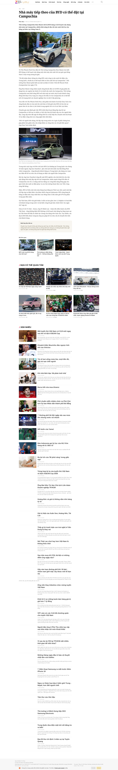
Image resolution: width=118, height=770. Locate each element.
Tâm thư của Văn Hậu (46, 697)
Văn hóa (59, 2)
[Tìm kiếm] (101, 2)
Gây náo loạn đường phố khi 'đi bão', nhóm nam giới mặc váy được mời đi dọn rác (54, 571)
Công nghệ (66, 2)
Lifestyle (80, 2)
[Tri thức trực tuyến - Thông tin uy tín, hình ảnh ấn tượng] (22, 2)
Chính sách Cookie (59, 768)
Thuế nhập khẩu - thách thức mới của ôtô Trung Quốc (62, 254)
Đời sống (73, 2)
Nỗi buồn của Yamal (46, 429)
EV (23, 8)
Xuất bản (37, 2)
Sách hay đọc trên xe (26, 223)
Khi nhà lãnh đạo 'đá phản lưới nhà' (52, 373)
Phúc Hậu (21, 21)
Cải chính (86, 2)
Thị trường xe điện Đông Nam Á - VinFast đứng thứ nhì (45, 254)
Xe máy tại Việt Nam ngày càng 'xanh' (30, 286)
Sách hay (44, 2)
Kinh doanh (52, 2)
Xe (20, 8)
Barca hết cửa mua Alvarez (48, 387)
